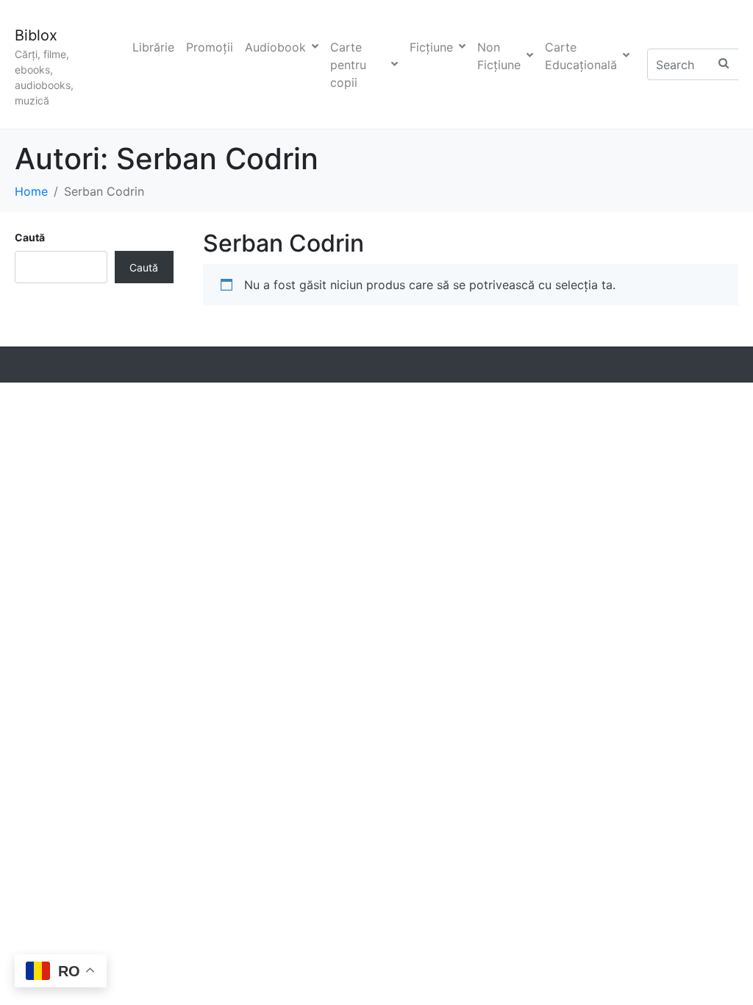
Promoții (209, 47)
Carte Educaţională (581, 56)
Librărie (153, 47)
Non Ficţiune (499, 56)
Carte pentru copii (348, 65)
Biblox (36, 35)
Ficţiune (431, 47)
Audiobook (275, 47)
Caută (30, 237)
